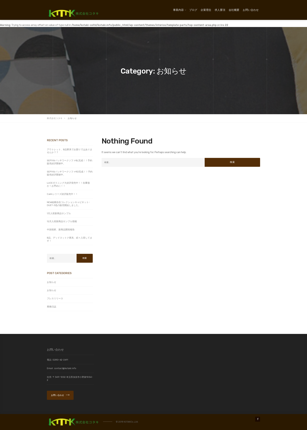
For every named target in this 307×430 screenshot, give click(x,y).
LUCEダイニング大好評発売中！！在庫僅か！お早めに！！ (68, 184)
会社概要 (234, 10)
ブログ (193, 10)
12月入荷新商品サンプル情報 (62, 221)
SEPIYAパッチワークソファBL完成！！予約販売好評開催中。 (69, 162)
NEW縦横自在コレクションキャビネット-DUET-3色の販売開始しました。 (68, 204)
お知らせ (51, 282)
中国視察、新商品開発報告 (61, 229)
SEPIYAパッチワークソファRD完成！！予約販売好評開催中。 (70, 173)
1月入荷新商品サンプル (59, 213)
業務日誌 (51, 306)
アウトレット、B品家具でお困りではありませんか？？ (69, 151)
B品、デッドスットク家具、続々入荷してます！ (69, 239)
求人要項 (220, 10)
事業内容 (178, 10)
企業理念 (206, 10)
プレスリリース (55, 298)
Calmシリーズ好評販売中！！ (62, 194)
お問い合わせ (251, 10)
